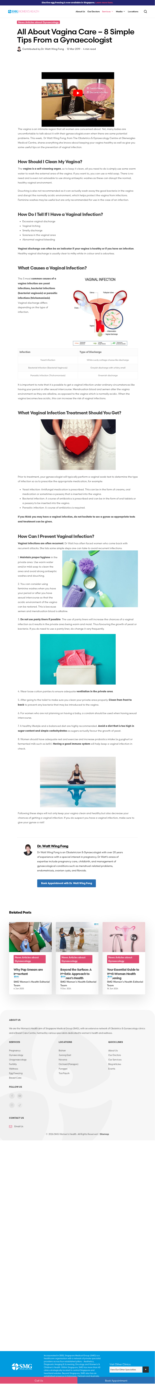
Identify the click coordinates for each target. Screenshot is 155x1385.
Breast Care (15, 1077)
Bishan (62, 1050)
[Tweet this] (8, 71)
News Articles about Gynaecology (38, 22)
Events (111, 1068)
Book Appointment (116, 1380)
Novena (63, 1059)
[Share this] (8, 62)
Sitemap (104, 1134)
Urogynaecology (18, 1059)
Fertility (13, 1064)
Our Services (115, 1059)
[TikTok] (20, 1107)
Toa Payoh (64, 1073)
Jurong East (65, 1055)
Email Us (18, 1126)
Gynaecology (16, 1055)
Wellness (13, 1068)
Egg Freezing (16, 1073)
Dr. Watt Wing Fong (52, 48)
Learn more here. (104, 3)
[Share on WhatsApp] (8, 90)
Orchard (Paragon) (68, 1064)
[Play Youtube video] (78, 93)
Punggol (63, 1068)
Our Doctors (114, 1055)
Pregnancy (15, 1050)
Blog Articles (114, 1064)
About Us (113, 1050)
